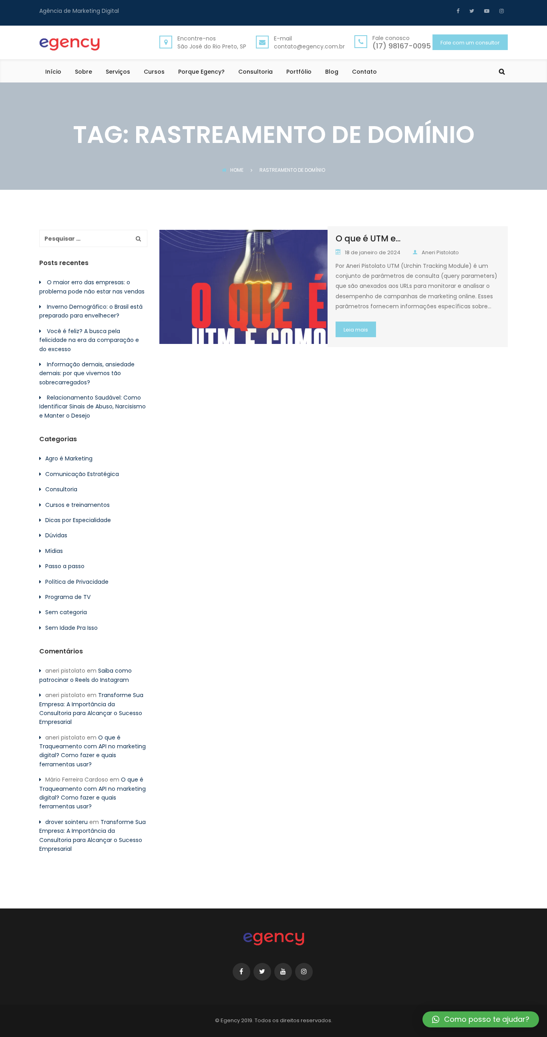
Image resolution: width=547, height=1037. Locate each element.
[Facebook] (460, 11)
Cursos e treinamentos (77, 505)
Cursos (154, 72)
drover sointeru (66, 822)
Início (53, 72)
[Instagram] (500, 11)
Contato (364, 72)
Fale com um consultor (470, 42)
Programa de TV (67, 597)
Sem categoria (66, 612)
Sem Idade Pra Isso (71, 628)
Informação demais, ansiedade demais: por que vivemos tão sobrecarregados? (87, 373)
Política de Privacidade (77, 582)
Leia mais (356, 330)
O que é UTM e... (368, 238)
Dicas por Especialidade (78, 520)
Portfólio (299, 72)
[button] (480, 1019)
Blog (331, 72)
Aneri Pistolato (440, 252)
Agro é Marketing (69, 458)
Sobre (83, 72)
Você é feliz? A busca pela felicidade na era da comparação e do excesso (89, 340)
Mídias (54, 551)
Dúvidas (56, 535)
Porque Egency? (201, 72)
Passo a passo (64, 566)
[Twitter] (470, 11)
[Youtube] (485, 11)
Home (236, 170)
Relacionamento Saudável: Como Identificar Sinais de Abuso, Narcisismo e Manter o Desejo (92, 407)
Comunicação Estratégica (82, 474)
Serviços (118, 72)
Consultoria (255, 72)
